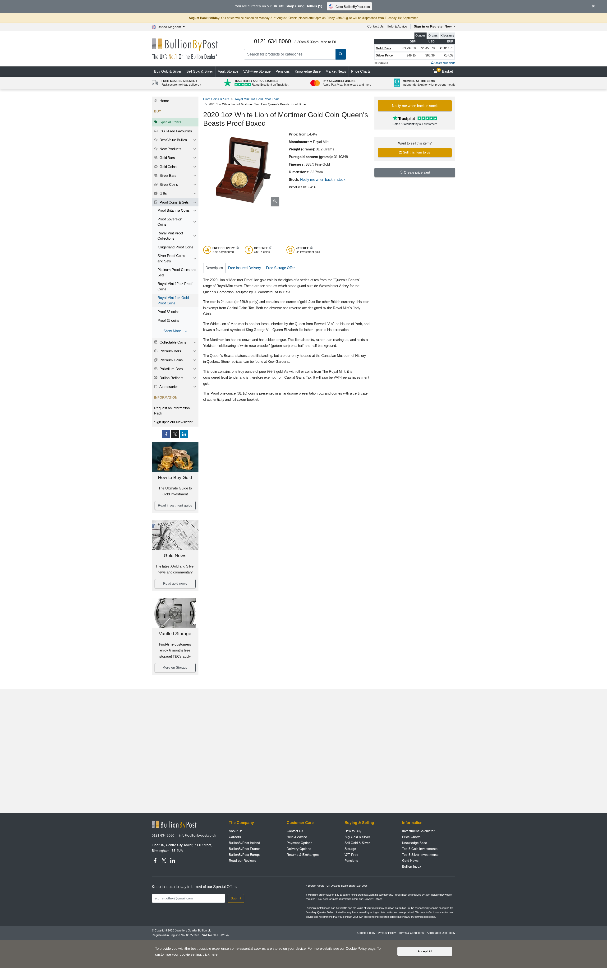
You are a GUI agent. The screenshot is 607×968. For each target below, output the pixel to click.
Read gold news (175, 583)
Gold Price (383, 48)
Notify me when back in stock (322, 179)
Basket (445, 71)
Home (164, 101)
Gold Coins (168, 167)
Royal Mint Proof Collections (170, 236)
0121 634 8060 (163, 835)
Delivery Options (299, 849)
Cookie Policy (366, 933)
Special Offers (170, 122)
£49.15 (411, 55)
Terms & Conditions (411, 933)
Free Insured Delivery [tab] (244, 268)
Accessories (169, 387)
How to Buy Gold (175, 477)
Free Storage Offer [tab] (280, 268)
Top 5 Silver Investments (420, 854)
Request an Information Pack (172, 410)
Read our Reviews (242, 860)
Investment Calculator (418, 831)
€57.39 (448, 55)
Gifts (163, 193)
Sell (199, 71)
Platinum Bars (170, 351)
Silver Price (384, 55)
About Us (235, 831)
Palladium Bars (171, 369)
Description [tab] (214, 268)
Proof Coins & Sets (174, 202)
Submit (236, 898)
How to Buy (353, 831)
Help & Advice (397, 26)
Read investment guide (175, 505)
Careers (235, 837)
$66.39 (430, 55)
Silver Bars (167, 175)
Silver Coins (168, 184)
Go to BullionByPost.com (353, 7)
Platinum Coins (171, 360)
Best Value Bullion (173, 140)
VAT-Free (257, 71)
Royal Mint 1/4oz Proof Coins (174, 286)
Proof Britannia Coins (173, 210)
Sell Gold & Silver (357, 843)
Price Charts (360, 71)
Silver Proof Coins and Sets (171, 258)
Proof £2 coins (168, 312)
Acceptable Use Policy (441, 933)
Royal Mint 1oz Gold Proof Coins (173, 300)
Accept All (425, 951)
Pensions (283, 71)
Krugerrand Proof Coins (175, 247)
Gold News (175, 555)
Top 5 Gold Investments (419, 849)
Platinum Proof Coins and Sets (176, 272)
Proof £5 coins (168, 320)
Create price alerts (444, 62)
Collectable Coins (172, 342)
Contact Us (375, 26)
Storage (350, 849)
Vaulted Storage (175, 633)
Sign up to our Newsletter (173, 422)
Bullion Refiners (171, 378)
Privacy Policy (387, 933)
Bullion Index (411, 866)
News (336, 71)
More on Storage (175, 667)
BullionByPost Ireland (244, 843)
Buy (167, 71)
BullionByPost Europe (245, 854)
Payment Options (299, 843)
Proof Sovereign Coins (169, 222)
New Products (170, 149)
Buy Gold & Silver (357, 837)
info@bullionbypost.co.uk (197, 835)
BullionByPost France (244, 849)
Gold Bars (167, 158)
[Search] (341, 54)
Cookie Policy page (360, 948)
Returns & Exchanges (303, 854)
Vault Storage (228, 71)
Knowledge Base (308, 71)
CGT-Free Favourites (175, 131)
